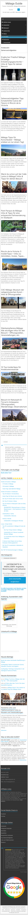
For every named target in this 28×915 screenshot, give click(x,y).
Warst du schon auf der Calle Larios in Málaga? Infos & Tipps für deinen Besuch (13, 176)
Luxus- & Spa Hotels (6, 524)
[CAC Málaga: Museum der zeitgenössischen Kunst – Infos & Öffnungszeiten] (13, 297)
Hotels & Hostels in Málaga (8, 481)
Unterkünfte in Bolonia (10, 515)
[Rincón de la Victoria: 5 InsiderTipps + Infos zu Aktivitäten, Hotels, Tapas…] (14, 259)
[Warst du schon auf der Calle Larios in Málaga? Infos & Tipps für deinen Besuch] (14, 182)
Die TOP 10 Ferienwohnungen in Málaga (12, 550)
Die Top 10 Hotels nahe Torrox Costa (13, 498)
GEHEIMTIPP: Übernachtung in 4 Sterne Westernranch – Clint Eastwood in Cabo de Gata (15, 509)
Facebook (3, 814)
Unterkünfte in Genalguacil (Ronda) (13, 520)
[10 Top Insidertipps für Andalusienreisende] (13, 372)
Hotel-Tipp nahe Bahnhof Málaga (11, 488)
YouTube (3, 816)
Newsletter (18, 909)
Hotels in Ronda (7, 518)
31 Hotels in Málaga (8, 484)
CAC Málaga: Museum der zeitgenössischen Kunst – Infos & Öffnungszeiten (12, 292)
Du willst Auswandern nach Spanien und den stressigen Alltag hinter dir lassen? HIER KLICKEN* (13, 589)
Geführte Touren (7, 22)
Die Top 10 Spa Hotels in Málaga (13, 530)
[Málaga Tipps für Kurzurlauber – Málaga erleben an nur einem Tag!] (13, 145)
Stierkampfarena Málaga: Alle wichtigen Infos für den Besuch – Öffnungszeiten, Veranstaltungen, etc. (13, 331)
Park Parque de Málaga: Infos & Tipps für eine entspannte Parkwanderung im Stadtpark (13, 214)
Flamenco (3, 842)
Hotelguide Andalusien (6, 828)
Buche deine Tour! (6, 472)
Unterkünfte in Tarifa (8, 513)
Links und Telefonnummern (7, 840)
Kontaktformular (5, 774)
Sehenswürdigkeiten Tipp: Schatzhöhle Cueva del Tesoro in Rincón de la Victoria (12, 101)
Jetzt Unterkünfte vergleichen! (15, 580)
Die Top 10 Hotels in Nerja (10, 501)
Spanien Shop (6, 30)
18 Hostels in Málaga (8, 486)
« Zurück (5, 442)
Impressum (13, 909)
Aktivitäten (5, 36)
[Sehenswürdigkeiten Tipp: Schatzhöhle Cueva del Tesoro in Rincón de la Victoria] (14, 108)
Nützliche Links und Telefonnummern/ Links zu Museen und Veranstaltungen (12, 710)
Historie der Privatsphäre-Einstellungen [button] (18, 911)
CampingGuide (6, 42)
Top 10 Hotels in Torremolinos (11, 493)
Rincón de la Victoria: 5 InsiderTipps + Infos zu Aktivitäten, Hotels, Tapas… (13, 253)
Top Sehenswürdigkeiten (7, 837)
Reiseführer (3, 833)
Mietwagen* (6, 27)
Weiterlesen (3, 730)
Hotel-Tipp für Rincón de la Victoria (12, 496)
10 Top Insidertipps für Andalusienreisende (11, 368)
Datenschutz (23, 760)
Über (3, 909)
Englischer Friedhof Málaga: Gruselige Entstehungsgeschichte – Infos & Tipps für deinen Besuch (13, 62)
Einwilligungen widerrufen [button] (14, 912)
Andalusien (3, 826)
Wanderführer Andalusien (7, 835)
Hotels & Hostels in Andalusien (9, 491)
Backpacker (6, 39)
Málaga (5, 33)
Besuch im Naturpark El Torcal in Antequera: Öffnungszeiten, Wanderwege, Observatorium (14, 403)
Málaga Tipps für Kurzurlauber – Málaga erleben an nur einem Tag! (12, 139)
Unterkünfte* (6, 25)
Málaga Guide (14, 3)
